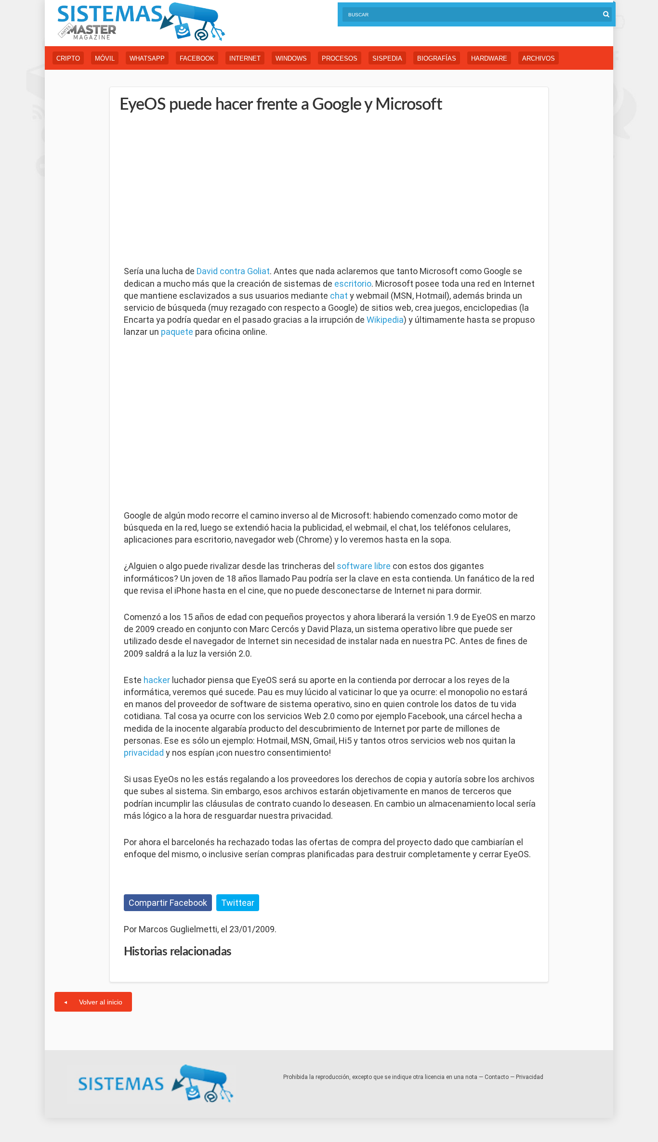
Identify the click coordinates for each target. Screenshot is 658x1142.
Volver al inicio (100, 1002)
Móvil (105, 58)
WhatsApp (147, 58)
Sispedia (387, 58)
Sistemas (141, 21)
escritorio (352, 284)
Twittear (237, 903)
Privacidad (529, 1077)
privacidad (144, 753)
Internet (245, 58)
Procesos (339, 58)
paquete (177, 332)
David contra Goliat (233, 271)
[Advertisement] (196, 190)
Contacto (497, 1077)
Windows (291, 58)
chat (339, 296)
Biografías (436, 58)
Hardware (489, 58)
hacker (157, 680)
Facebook (197, 58)
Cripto (68, 58)
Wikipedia (385, 320)
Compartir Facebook (168, 903)
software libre (364, 566)
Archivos (538, 58)
